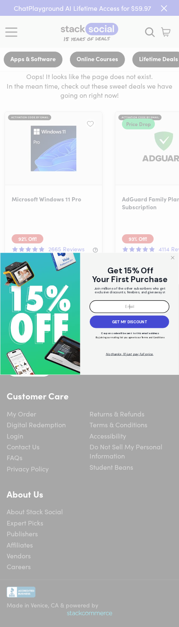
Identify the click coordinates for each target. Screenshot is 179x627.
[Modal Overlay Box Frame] (89, 313)
